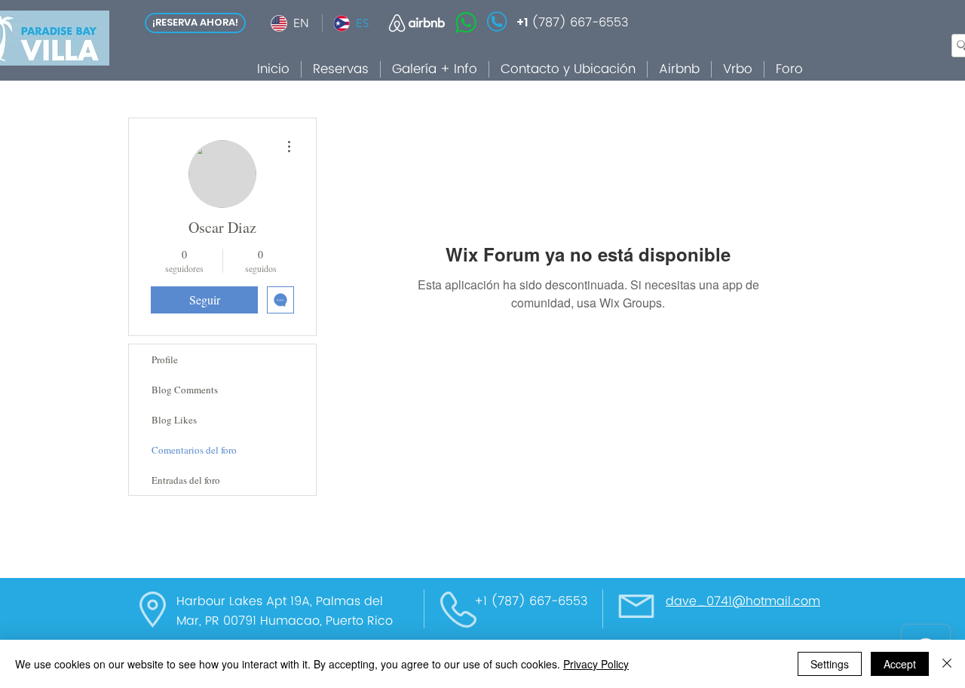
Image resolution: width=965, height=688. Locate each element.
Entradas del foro (186, 480)
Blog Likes (174, 420)
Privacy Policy (596, 663)
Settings (829, 663)
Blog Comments (185, 389)
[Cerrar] (947, 664)
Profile (165, 359)
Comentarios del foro (194, 450)
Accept (900, 663)
